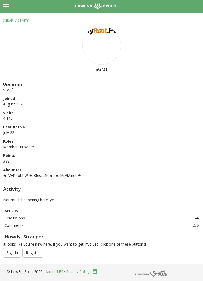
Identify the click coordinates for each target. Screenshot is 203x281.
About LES (54, 271)
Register (33, 252)
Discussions (101, 217)
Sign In (12, 252)
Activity (11, 210)
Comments (101, 225)
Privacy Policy (77, 271)
